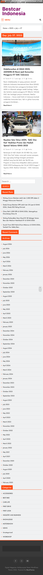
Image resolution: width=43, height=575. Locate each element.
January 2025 (7, 326)
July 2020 (6, 474)
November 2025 (8, 283)
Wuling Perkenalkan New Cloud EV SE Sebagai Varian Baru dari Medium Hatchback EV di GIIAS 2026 (21, 219)
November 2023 (8, 387)
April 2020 (6, 478)
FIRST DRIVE (7, 506)
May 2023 (6, 413)
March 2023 (7, 422)
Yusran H (8, 78)
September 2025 (8, 292)
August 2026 (7, 244)
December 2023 (8, 383)
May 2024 (6, 361)
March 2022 (7, 443)
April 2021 (6, 456)
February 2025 (8, 322)
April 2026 (6, 261)
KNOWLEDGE (8, 519)
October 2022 (8, 430)
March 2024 (7, 370)
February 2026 (8, 270)
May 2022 (6, 435)
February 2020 (8, 482)
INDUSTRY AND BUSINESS (12, 515)
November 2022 (8, 426)
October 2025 (8, 287)
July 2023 (6, 404)
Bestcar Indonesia (13, 11)
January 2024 (7, 378)
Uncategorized (8, 532)
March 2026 (7, 266)
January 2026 (7, 274)
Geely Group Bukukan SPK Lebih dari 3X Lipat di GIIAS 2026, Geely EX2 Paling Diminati (21, 206)
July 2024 (6, 352)
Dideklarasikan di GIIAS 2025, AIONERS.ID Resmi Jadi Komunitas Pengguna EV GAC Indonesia (19, 72)
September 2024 (9, 344)
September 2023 (8, 396)
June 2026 (6, 253)
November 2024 (8, 335)
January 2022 (7, 448)
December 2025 (8, 279)
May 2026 (6, 257)
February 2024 (8, 374)
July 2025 (6, 300)
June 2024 (6, 357)
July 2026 (6, 248)
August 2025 (7, 296)
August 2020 (7, 469)
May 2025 (6, 309)
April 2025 (6, 313)
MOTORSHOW (8, 64)
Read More (7, 105)
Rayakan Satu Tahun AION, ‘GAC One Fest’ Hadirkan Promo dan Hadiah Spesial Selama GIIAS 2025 (20, 142)
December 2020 (8, 461)
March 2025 (7, 318)
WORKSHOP (7, 537)
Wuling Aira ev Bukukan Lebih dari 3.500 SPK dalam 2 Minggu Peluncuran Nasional (21, 199)
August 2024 (7, 348)
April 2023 (6, 417)
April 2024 (6, 365)
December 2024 (8, 331)
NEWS (5, 528)
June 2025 (6, 305)
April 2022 (6, 439)
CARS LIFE (6, 502)
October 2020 (8, 465)
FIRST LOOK (7, 511)
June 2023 (6, 409)
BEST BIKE (6, 498)
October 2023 (8, 391)
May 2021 (6, 452)
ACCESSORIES (8, 493)
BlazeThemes (30, 570)
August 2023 (7, 400)
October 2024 (8, 339)
